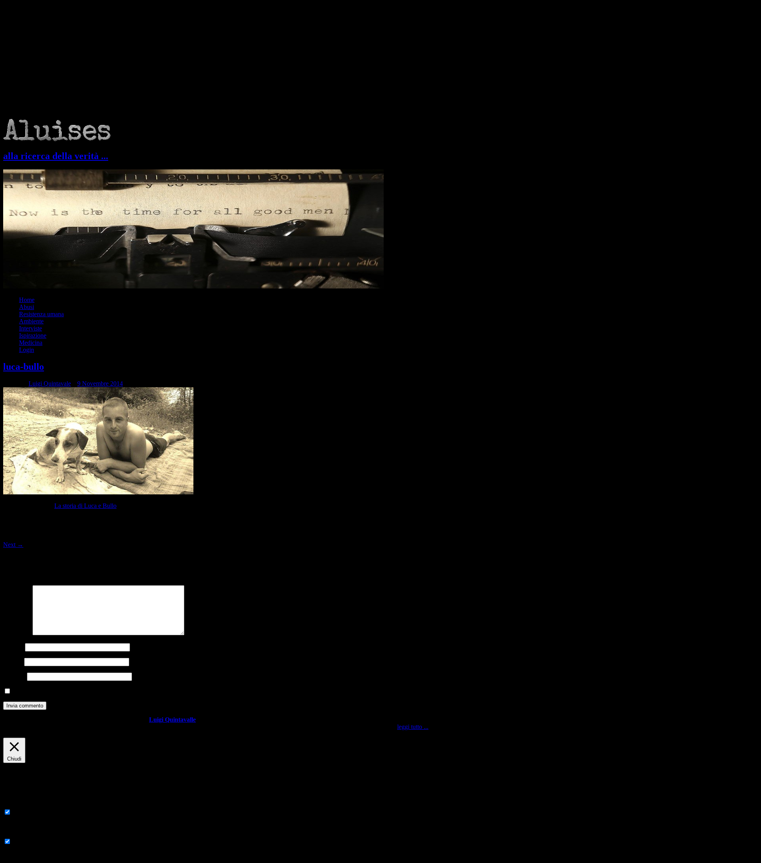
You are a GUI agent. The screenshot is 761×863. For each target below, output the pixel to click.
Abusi (26, 307)
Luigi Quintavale (50, 383)
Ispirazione (32, 335)
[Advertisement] (380, 59)
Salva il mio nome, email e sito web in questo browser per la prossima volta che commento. (126, 691)
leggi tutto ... (412, 726)
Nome (13, 647)
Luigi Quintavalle (172, 719)
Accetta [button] (439, 726)
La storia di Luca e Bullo (85, 505)
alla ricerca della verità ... (55, 156)
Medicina (30, 342)
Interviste (30, 328)
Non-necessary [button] (21, 833)
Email (13, 661)
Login (26, 349)
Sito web (14, 676)
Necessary (25, 812)
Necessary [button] (16, 804)
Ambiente (31, 321)
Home (26, 299)
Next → (13, 544)
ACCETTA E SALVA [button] (31, 856)
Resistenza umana (41, 314)
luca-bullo (23, 366)
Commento (17, 633)
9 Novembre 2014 (100, 383)
